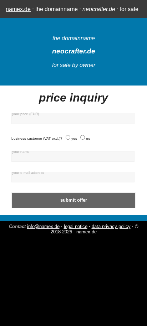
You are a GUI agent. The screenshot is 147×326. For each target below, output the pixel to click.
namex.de (18, 9)
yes (74, 138)
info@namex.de (43, 226)
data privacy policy (111, 226)
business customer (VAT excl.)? (36, 138)
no (88, 138)
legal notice (75, 226)
